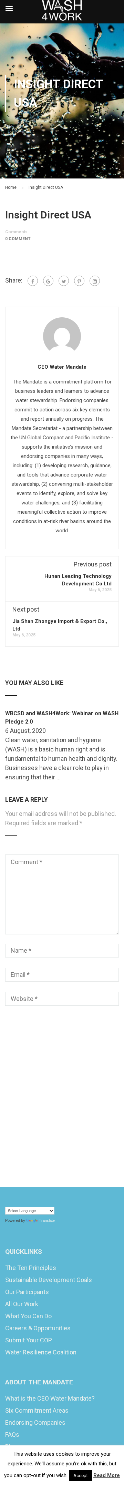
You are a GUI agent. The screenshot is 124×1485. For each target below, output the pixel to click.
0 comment (18, 238)
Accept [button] (80, 1475)
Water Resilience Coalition (40, 1352)
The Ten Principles (30, 1267)
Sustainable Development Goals (48, 1279)
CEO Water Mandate (62, 367)
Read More (106, 1475)
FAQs (12, 1434)
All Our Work (21, 1304)
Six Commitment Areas (37, 1410)
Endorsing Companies (35, 1422)
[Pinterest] (79, 281)
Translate (47, 1220)
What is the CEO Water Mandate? (50, 1398)
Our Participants (27, 1291)
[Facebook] (33, 281)
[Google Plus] (48, 281)
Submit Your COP (28, 1340)
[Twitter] (64, 281)
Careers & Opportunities (38, 1328)
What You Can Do (28, 1316)
